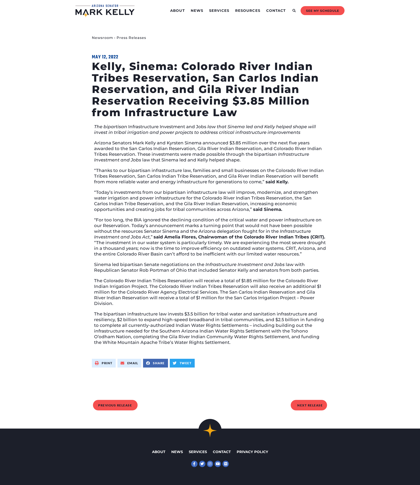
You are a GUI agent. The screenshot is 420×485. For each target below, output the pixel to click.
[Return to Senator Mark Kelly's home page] (105, 16)
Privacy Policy (252, 452)
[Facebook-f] (194, 464)
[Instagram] (210, 464)
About (177, 11)
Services (219, 11)
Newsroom (102, 38)
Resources (247, 11)
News (197, 11)
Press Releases (131, 38)
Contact (276, 11)
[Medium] (225, 464)
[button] (294, 10)
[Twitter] (202, 464)
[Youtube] (218, 464)
